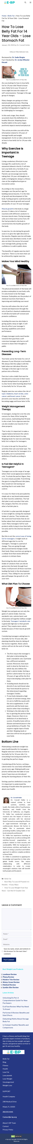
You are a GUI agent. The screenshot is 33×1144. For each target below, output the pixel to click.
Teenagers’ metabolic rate (20, 621)
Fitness (5, 1065)
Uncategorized (8, 1082)
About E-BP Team (9, 1123)
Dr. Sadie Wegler (18, 57)
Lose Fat (6, 1072)
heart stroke (18, 394)
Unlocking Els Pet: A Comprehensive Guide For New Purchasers (15, 1000)
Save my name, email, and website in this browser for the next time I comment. (17, 951)
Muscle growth (7, 209)
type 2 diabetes (7, 394)
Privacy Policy (8, 1130)
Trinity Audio (19, 52)
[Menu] (30, 2)
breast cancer (15, 396)
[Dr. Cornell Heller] (7, 800)
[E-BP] (9, 2)
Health (5, 1069)
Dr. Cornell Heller (16, 797)
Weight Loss (7, 1085)
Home (4, 16)
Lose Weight (7, 1079)
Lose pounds (7, 1075)
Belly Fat (11, 16)
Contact (6, 1126)
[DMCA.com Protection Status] (16, 1136)
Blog (4, 1062)
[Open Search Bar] (25, 2)
